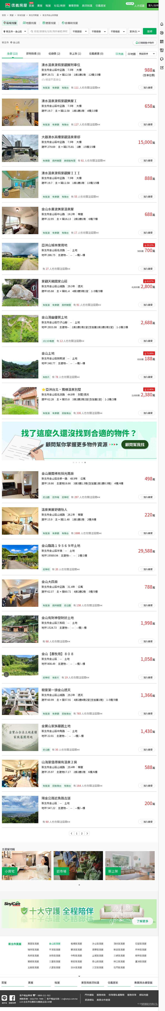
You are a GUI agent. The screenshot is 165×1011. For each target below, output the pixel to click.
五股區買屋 (33, 967)
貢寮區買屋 (97, 949)
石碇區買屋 (140, 943)
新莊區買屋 (76, 961)
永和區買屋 (54, 955)
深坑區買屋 (119, 943)
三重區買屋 (54, 961)
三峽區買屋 (119, 955)
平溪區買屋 (54, 949)
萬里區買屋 (33, 943)
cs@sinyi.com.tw (69, 998)
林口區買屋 (119, 961)
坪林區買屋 (140, 949)
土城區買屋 (97, 955)
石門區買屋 (119, 967)
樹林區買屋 (140, 955)
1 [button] (76, 833)
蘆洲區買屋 (140, 961)
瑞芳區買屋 (33, 949)
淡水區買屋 (76, 967)
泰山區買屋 (97, 961)
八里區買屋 (54, 967)
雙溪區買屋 (76, 949)
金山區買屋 (54, 943)
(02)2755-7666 (36, 998)
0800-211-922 (44, 995)
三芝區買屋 (97, 967)
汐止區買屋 (97, 943)
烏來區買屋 (33, 955)
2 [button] (81, 833)
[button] (71, 833)
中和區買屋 (76, 955)
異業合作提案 (103, 999)
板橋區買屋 (76, 943)
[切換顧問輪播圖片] (73, 462)
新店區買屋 (119, 949)
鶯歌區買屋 (33, 961)
